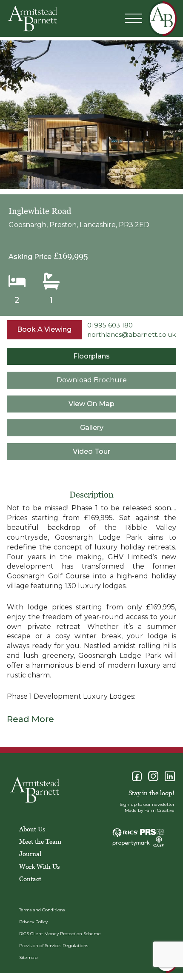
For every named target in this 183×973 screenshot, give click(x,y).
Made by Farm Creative (149, 810)
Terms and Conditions (42, 910)
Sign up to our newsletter (147, 804)
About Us (32, 829)
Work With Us (39, 866)
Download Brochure (92, 380)
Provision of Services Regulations (53, 945)
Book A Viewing (44, 329)
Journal (30, 853)
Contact (30, 878)
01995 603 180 (110, 325)
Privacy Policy (33, 922)
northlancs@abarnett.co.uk (131, 334)
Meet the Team (40, 841)
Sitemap (28, 957)
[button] (169, 116)
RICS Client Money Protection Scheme (60, 933)
